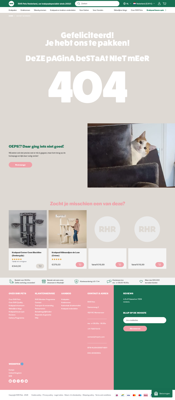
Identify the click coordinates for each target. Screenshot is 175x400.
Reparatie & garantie (43, 314)
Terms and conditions (103, 395)
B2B (10, 376)
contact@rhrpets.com (96, 336)
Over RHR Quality (16, 302)
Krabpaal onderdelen (69, 308)
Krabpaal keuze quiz (16, 311)
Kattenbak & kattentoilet (71, 305)
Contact (38, 302)
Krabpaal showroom (16, 305)
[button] (17, 259)
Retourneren (40, 308)
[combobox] (128, 3)
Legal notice (58, 395)
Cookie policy (36, 395)
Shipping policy (88, 395)
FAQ (36, 317)
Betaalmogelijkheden (43, 311)
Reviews (12, 314)
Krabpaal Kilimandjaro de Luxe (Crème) (66, 254)
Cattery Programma (16, 317)
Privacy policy (48, 395)
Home (11, 16)
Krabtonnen (66, 302)
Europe (11, 369)
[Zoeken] (79, 3)
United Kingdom (15, 373)
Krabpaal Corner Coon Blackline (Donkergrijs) (26, 254)
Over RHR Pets (15, 299)
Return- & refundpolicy (73, 395)
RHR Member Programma (45, 299)
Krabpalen (65, 299)
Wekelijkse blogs (15, 308)
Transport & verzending (44, 305)
